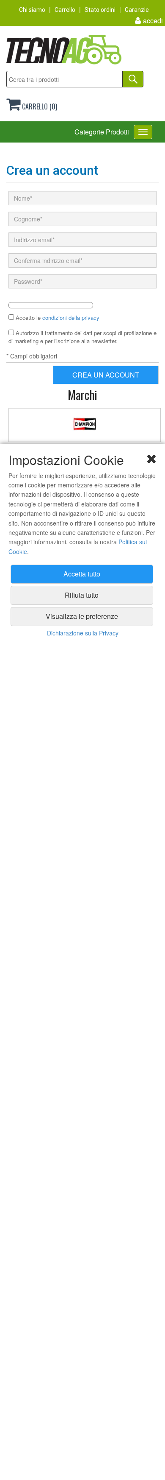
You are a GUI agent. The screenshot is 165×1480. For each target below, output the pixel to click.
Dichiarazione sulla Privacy (82, 633)
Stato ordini (100, 9)
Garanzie (137, 9)
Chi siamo (32, 9)
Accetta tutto (81, 574)
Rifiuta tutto (82, 595)
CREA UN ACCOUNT (105, 375)
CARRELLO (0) (38, 106)
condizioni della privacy (70, 317)
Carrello (65, 9)
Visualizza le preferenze (82, 616)
